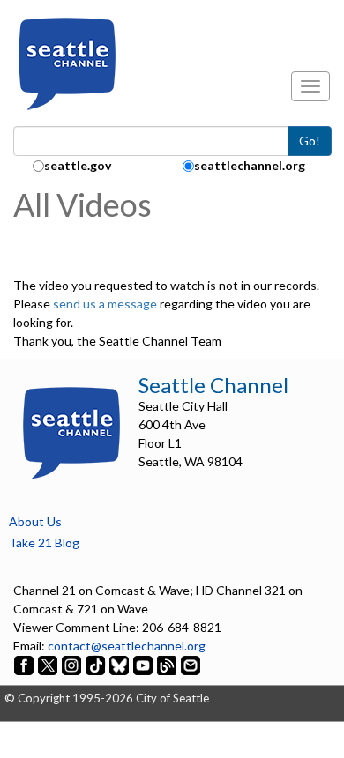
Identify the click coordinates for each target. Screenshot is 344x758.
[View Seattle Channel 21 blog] (168, 664)
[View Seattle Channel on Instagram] (73, 664)
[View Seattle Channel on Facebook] (25, 664)
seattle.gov (77, 165)
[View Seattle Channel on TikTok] (95, 664)
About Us (35, 521)
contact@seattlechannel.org (127, 645)
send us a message (105, 303)
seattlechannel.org (249, 165)
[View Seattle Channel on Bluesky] (119, 664)
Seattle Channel (213, 385)
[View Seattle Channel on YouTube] (144, 664)
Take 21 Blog (44, 542)
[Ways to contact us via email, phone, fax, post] (190, 664)
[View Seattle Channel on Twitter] (49, 664)
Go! (309, 140)
